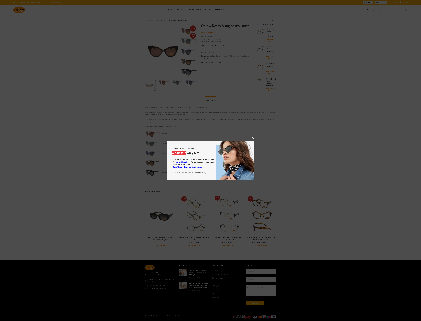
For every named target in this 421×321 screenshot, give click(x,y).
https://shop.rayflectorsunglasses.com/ (187, 167)
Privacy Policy (201, 173)
